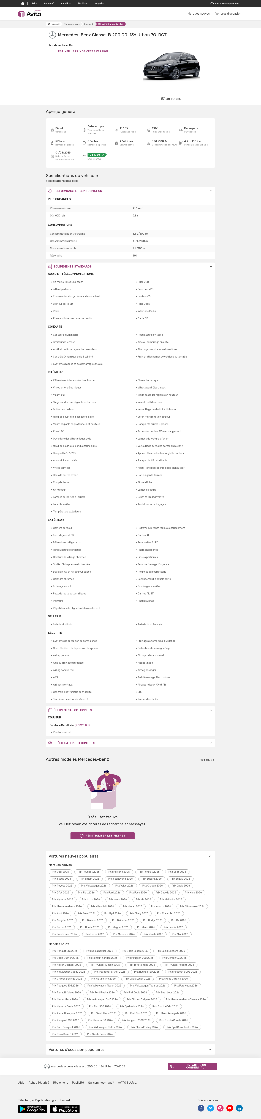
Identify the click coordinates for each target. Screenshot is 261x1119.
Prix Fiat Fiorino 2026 (103, 978)
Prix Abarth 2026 (161, 906)
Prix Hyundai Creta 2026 (66, 1006)
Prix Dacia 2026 (181, 885)
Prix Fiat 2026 (86, 892)
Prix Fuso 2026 (138, 892)
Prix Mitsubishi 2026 (102, 906)
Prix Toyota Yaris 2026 (142, 964)
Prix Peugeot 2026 (89, 871)
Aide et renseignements (226, 3)
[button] (130, 191)
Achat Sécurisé (39, 1082)
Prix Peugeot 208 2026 (140, 957)
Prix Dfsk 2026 (60, 892)
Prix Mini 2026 (180, 934)
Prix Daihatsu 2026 (123, 920)
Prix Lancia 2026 (173, 927)
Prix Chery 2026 (139, 913)
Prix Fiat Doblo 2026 (135, 992)
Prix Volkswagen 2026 (94, 885)
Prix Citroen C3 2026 (174, 957)
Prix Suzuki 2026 (180, 878)
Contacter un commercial (195, 1066)
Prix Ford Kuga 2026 (186, 985)
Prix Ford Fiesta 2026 (102, 992)
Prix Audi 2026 (60, 913)
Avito (34, 3)
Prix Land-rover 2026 (64, 934)
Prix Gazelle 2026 (166, 892)
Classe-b (88, 24)
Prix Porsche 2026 (119, 871)
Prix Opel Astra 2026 (132, 1006)
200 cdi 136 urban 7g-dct (110, 24)
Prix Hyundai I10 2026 (100, 1020)
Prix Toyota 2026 (62, 885)
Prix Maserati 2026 (124, 934)
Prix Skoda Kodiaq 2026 (144, 1027)
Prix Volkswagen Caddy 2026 (68, 971)
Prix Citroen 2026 (152, 885)
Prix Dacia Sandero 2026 (171, 951)
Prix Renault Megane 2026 (67, 1013)
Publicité (78, 1082)
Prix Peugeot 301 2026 (65, 985)
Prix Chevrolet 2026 (168, 913)
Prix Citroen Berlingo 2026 (67, 978)
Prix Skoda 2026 (61, 878)
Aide (21, 1082)
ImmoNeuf (66, 3)
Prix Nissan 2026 (132, 906)
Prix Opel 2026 (60, 871)
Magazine (99, 3)
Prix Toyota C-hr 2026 (165, 1006)
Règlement (60, 1082)
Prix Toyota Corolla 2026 (173, 1020)
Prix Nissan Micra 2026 (65, 999)
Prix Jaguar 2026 (118, 927)
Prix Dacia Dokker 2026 (99, 951)
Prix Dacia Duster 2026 (65, 957)
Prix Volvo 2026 (124, 885)
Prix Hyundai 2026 (62, 899)
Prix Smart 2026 (89, 878)
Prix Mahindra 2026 (171, 899)
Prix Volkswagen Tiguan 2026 (104, 985)
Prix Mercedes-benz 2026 (67, 906)
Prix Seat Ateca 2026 (103, 1013)
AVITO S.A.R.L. (127, 1082)
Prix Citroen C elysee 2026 (142, 999)
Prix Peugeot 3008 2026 (182, 971)
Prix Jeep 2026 (146, 927)
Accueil (55, 24)
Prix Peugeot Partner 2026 (109, 971)
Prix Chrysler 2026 (62, 920)
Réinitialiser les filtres (105, 835)
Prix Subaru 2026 (152, 878)
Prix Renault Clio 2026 (65, 951)
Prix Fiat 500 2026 (100, 1006)
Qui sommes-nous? (101, 1082)
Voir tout (206, 759)
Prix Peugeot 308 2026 (65, 1020)
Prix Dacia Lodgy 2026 (137, 978)
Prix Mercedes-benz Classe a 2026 (186, 999)
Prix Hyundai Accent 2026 (179, 964)
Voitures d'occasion (228, 13)
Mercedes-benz (72, 24)
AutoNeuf (49, 3)
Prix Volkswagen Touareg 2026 (147, 985)
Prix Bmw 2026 (87, 913)
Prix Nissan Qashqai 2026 (66, 964)
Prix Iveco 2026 (118, 899)
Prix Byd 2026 (112, 913)
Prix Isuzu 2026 (91, 899)
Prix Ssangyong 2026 (120, 878)
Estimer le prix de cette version (83, 51)
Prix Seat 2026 (177, 871)
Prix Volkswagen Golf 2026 (102, 999)
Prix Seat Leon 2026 (168, 992)
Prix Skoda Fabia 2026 (100, 1034)
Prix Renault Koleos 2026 (66, 992)
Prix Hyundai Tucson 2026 (105, 964)
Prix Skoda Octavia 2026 (173, 978)
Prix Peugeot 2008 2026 (136, 1020)
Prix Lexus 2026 (95, 934)
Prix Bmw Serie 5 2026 (65, 1034)
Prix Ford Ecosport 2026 (66, 1027)
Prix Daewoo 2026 (92, 920)
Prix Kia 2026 (143, 899)
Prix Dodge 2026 (152, 920)
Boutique (83, 3)
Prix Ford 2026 (112, 892)
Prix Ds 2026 (178, 920)
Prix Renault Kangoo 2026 (103, 957)
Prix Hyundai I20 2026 (147, 971)
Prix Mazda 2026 (153, 934)
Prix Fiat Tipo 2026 (136, 1013)
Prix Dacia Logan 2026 (135, 951)
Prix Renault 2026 (149, 871)
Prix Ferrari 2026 (61, 927)
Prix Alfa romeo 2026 (192, 906)
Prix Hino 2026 (193, 892)
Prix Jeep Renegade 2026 (171, 1013)
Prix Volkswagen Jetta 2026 (105, 1027)
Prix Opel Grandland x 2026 (182, 1027)
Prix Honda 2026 (89, 927)
